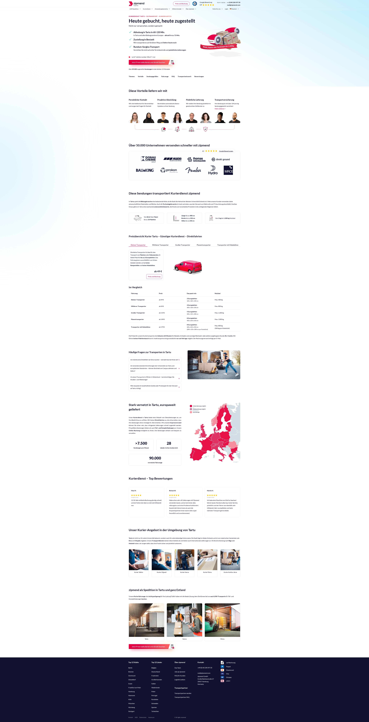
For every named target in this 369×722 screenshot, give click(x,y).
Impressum (151, 717)
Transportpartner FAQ (182, 697)
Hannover (131, 695)
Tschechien (155, 711)
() (233, 2)
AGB (136, 717)
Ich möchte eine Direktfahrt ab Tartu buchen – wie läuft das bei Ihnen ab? (154, 360)
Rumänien (154, 699)
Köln (130, 699)
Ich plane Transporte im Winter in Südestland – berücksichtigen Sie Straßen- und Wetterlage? (152, 378)
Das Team (178, 668)
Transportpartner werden (183, 693)
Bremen (131, 672)
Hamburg (131, 691)
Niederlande (155, 687)
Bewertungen (199, 76)
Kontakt (130, 717)
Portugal (154, 695)
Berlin (130, 668)
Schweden (154, 703)
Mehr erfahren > (220, 109)
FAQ (173, 76)
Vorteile (140, 76)
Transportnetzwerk (184, 76)
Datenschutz (142, 717)
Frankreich (155, 676)
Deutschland (155, 672)
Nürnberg (131, 707)
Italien (153, 684)
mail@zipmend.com (233, 5)
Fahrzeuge (165, 76)
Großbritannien (156, 679)
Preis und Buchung (181, 4)
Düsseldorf (132, 679)
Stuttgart (131, 711)
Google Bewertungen (226, 151)
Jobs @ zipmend (180, 672)
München (131, 703)
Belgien (153, 668)
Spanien (154, 707)
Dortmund (131, 676)
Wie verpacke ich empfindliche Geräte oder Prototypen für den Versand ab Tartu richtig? (153, 387)
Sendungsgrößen (152, 76)
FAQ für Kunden (180, 676)
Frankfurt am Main (134, 687)
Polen (153, 691)
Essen (130, 684)
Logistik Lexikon (180, 679)
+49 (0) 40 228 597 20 (205, 668)
